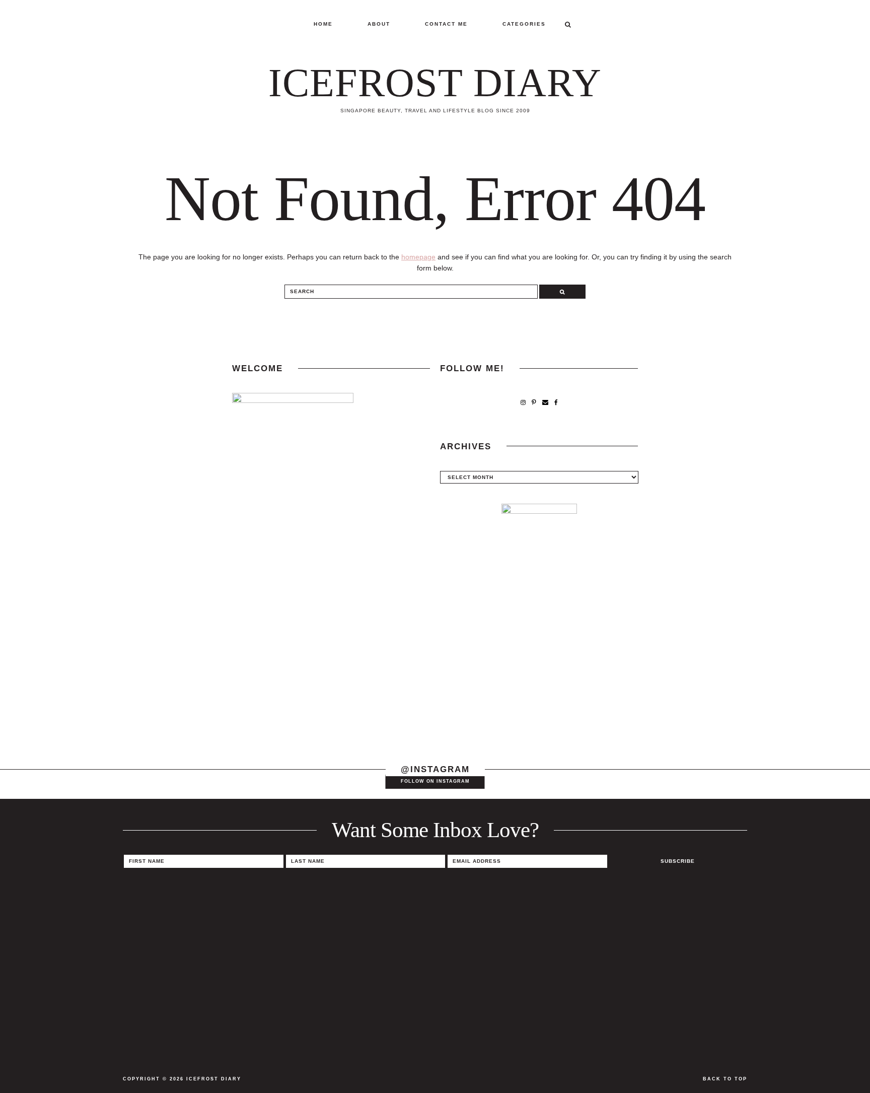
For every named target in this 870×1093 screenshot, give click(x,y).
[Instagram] (523, 403)
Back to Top (725, 1078)
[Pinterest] (534, 403)
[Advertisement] (539, 669)
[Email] (545, 403)
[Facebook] (556, 403)
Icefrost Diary (435, 82)
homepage (418, 257)
